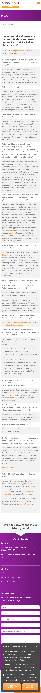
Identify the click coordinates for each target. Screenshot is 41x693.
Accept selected (36, 646)
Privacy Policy (18, 660)
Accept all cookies (12, 687)
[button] (38, 3)
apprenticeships (26, 504)
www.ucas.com (8, 230)
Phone (3, 577)
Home (3, 24)
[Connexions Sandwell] (10, 5)
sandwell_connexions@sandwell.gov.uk (17, 597)
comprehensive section (21, 51)
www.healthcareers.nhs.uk (13, 325)
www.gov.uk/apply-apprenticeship (20, 322)
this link (11, 398)
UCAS (26, 414)
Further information (10, 467)
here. (4, 255)
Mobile (3, 582)
